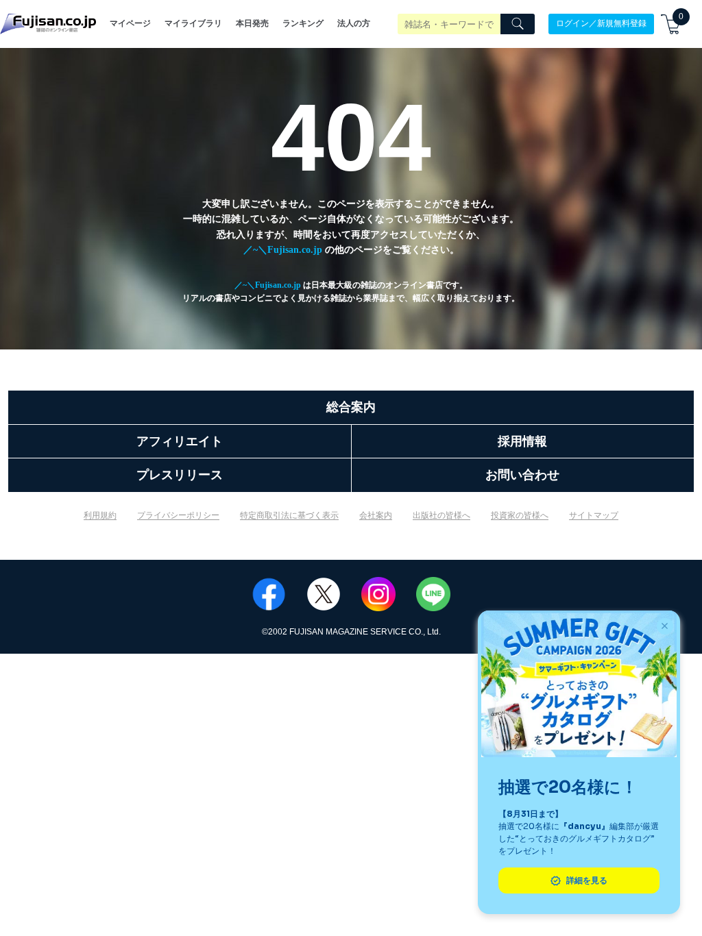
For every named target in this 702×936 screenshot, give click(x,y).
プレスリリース (179, 475)
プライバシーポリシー (178, 515)
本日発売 (252, 23)
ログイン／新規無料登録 (601, 23)
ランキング (303, 23)
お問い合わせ (522, 475)
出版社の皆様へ (441, 515)
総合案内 (351, 407)
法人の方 (353, 23)
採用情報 (522, 441)
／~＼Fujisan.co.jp (282, 250)
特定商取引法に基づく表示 (289, 515)
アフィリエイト (179, 441)
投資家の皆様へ (519, 515)
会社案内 (375, 515)
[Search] (517, 24)
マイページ (130, 23)
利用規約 (100, 515)
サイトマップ (593, 515)
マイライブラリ (193, 23)
